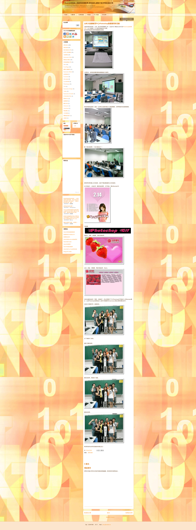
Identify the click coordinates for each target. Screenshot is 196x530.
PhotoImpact (67, 84)
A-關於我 (73, 14)
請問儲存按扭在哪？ (68, 206)
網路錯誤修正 (67, 115)
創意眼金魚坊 (67, 237)
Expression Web (67, 57)
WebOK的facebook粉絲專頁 (70, 239)
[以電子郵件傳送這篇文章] (97, 450)
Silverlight (66, 79)
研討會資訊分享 (67, 50)
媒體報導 (66, 101)
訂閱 (75, 125)
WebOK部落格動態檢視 (69, 232)
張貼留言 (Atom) (110, 517)
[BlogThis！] (98, 450)
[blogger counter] (66, 126)
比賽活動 (66, 74)
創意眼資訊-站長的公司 (69, 234)
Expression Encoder (68, 93)
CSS (65, 86)
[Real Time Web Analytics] (67, 130)
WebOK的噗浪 (67, 244)
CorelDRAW (66, 81)
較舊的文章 (129, 513)
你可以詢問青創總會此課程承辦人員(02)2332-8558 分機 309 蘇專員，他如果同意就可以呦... (71, 211)
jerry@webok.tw (107, 524)
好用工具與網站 (67, 52)
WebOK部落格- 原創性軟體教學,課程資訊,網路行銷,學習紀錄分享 (89, 3)
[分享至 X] (100, 450)
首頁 (108, 513)
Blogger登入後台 (68, 251)
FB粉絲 (89, 14)
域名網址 (66, 110)
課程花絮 (90, 452)
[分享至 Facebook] (101, 450)
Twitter (65, 91)
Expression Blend (68, 71)
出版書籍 (66, 54)
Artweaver (66, 105)
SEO (65, 64)
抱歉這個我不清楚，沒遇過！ (70, 222)
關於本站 (66, 103)
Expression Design (68, 88)
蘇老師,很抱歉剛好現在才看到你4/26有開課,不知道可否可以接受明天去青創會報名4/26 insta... (71, 217)
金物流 (65, 118)
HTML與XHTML (67, 96)
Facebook (66, 76)
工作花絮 (66, 113)
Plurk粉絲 (96, 14)
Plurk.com (77, 192)
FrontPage (66, 67)
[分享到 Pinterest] (103, 450)
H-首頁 (65, 14)
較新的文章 (87, 513)
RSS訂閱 (104, 14)
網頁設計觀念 (67, 59)
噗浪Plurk (66, 98)
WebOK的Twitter (68, 241)
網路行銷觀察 (67, 69)
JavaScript (66, 108)
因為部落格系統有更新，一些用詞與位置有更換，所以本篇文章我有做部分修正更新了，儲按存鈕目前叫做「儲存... (71, 200)
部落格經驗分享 (67, 62)
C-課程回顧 (81, 14)
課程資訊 (66, 45)
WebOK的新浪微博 (68, 246)
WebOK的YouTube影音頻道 (70, 249)
